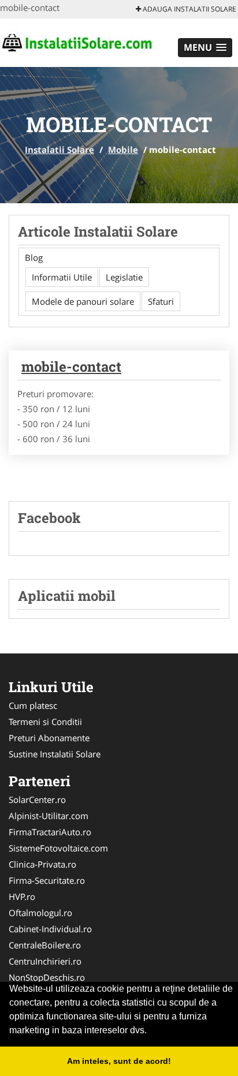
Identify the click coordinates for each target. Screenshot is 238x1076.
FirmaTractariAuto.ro (50, 832)
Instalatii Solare (59, 149)
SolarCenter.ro (37, 799)
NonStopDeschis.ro (47, 977)
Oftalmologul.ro (40, 912)
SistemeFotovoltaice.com (58, 848)
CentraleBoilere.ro (45, 945)
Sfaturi (161, 301)
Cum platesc (33, 705)
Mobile (123, 149)
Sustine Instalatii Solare (55, 754)
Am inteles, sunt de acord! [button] (119, 1061)
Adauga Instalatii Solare (188, 9)
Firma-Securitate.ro (47, 880)
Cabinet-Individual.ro (50, 929)
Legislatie (124, 277)
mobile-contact (71, 366)
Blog (34, 257)
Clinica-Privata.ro (42, 864)
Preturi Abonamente (49, 738)
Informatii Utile (62, 277)
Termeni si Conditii (45, 721)
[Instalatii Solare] (76, 41)
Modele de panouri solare (83, 301)
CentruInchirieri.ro (45, 961)
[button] (205, 47)
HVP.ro (22, 896)
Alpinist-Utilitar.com (48, 815)
